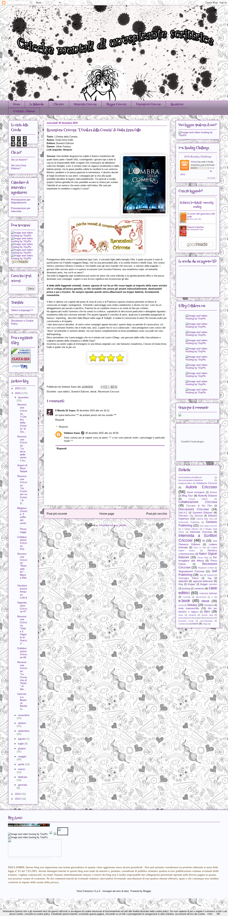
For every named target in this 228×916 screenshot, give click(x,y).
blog (180, 584)
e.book (184, 600)
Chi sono (58, 104)
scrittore (182, 624)
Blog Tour (187, 495)
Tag (209, 578)
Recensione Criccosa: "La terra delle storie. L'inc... (22, 448)
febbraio (22, 777)
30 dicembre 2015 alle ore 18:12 (92, 410)
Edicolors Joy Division (190, 516)
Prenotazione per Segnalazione (20, 201)
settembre (23, 730)
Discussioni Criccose (148, 104)
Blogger (147, 891)
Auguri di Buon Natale (22, 468)
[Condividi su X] (109, 387)
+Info (209, 914)
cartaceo (199, 588)
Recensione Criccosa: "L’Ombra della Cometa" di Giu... (22, 418)
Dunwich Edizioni (80, 391)
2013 (18, 798)
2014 (18, 793)
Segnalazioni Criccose (191, 571)
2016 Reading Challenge (198, 156)
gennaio (22, 784)
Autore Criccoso (201, 487)
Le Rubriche (37, 104)
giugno (22, 748)
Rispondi (59, 419)
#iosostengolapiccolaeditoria (190, 480)
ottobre (22, 723)
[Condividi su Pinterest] (116, 387)
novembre (23, 715)
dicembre (23, 397)
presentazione (184, 618)
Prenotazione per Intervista (20, 210)
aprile (21, 764)
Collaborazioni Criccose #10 (22, 543)
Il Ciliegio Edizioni (190, 529)
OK (218, 914)
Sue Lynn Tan (195, 219)
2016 (18, 388)
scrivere (193, 623)
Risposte (63, 426)
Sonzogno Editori (188, 578)
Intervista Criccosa (201, 531)
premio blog (207, 615)
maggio (22, 756)
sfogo (205, 624)
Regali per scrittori (206, 568)
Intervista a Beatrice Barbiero (22, 701)
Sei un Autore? (19, 159)
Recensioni (177, 104)
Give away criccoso (208, 526)
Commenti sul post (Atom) (112, 525)
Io (203, 540)
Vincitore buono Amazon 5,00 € (22, 591)
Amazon (67, 149)
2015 (18, 393)
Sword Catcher (195, 227)
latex (126, 891)
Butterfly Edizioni (207, 495)
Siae (201, 575)
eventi (181, 605)
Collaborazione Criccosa (197, 502)
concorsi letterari (208, 593)
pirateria (192, 615)
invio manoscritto (188, 608)
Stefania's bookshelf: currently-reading (197, 205)
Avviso (213, 492)
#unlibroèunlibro (185, 483)
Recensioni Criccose (108, 391)
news (180, 615)
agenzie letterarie (203, 581)
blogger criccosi (208, 584)
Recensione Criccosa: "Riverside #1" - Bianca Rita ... (22, 567)
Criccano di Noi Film (199, 506)
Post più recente (57, 513)
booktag (186, 588)
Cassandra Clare (196, 229)
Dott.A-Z (182, 512)
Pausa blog (203, 557)
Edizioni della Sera (204, 519)
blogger (191, 584)
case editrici (63, 391)
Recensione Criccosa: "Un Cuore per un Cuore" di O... (22, 490)
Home (16, 104)
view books (211, 178)
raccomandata (206, 621)
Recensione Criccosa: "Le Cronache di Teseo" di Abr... (22, 676)
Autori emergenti (196, 492)
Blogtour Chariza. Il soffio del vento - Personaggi (22, 520)
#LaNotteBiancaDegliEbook (190, 477)
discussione (201, 597)
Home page (106, 513)
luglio (21, 743)
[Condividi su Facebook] (112, 387)
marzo (21, 769)
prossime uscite (186, 621)
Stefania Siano (72, 433)
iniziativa (209, 605)
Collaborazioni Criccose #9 (22, 653)
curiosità (186, 597)
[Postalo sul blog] (105, 387)
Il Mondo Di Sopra (65, 410)
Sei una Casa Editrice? (18, 167)
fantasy (192, 605)
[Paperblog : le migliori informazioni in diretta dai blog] (20, 368)
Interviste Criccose (85, 104)
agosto (22, 738)
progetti (197, 618)
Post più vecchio (156, 513)
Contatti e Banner (24, 111)
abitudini (183, 581)
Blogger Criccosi (116, 104)
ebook (93, 391)
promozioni (209, 618)
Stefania (194, 161)
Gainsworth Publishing (188, 522)
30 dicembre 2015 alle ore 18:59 (101, 433)
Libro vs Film (200, 547)
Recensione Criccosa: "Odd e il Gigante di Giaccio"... (22, 630)
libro (207, 611)
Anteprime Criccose (206, 483)
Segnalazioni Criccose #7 (22, 607)
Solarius (210, 575)
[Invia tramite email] (102, 387)
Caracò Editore (198, 499)
